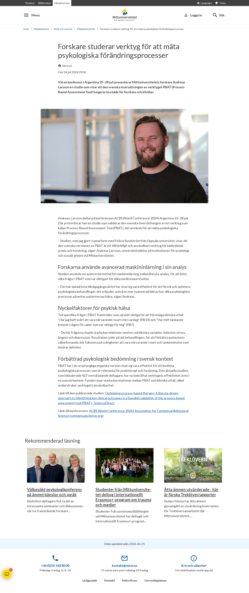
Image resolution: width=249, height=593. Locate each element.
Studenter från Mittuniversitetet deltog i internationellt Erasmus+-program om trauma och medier (123, 497)
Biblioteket (44, 3)
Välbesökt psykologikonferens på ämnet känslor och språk (54, 492)
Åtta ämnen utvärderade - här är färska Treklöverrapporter (191, 492)
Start (26, 28)
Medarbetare (62, 3)
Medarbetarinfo (86, 28)
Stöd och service (63, 28)
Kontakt (109, 580)
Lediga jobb (89, 580)
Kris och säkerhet (193, 566)
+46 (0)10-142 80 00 (55, 566)
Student (30, 3)
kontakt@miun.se (124, 566)
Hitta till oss (129, 580)
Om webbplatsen (156, 580)
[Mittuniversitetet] (124, 15)
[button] (6, 573)
